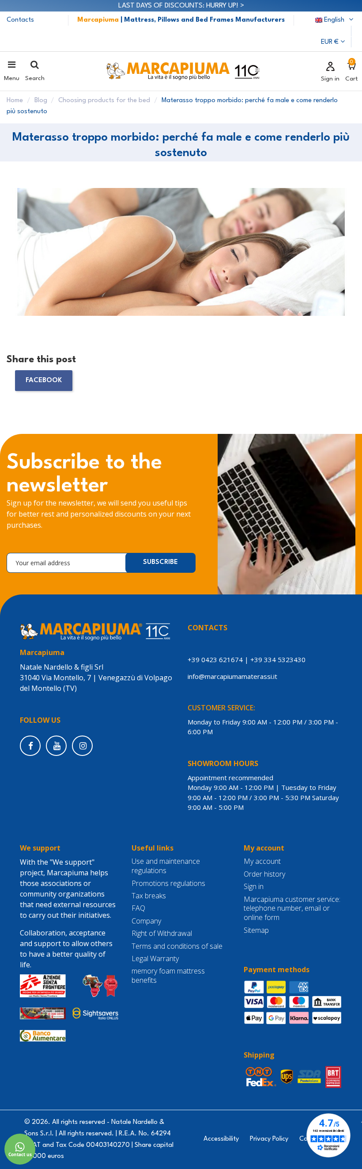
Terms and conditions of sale (177, 946)
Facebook (44, 380)
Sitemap (256, 930)
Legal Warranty (155, 958)
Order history (264, 874)
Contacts (20, 20)
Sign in (254, 886)
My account (262, 861)
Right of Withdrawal (162, 933)
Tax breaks (149, 896)
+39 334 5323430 (277, 659)
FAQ (138, 908)
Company (146, 921)
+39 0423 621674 (215, 659)
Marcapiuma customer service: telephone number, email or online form (292, 908)
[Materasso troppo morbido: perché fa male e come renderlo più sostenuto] (181, 256)
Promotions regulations (168, 883)
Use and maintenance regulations (166, 866)
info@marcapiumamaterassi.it (234, 676)
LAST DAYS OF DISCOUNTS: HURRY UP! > (181, 5)
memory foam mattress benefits (168, 975)
